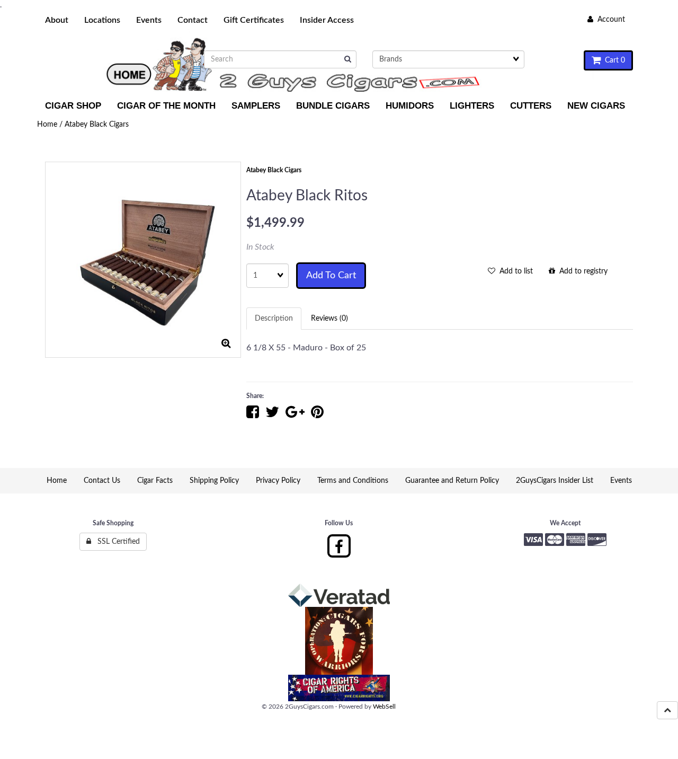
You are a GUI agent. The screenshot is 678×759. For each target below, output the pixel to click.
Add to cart (331, 275)
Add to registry (581, 271)
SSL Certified (115, 541)
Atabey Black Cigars (97, 124)
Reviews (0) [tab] (329, 318)
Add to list (514, 271)
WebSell (384, 706)
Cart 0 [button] (613, 60)
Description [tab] (274, 318)
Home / (51, 124)
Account (609, 19)
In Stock (260, 247)
